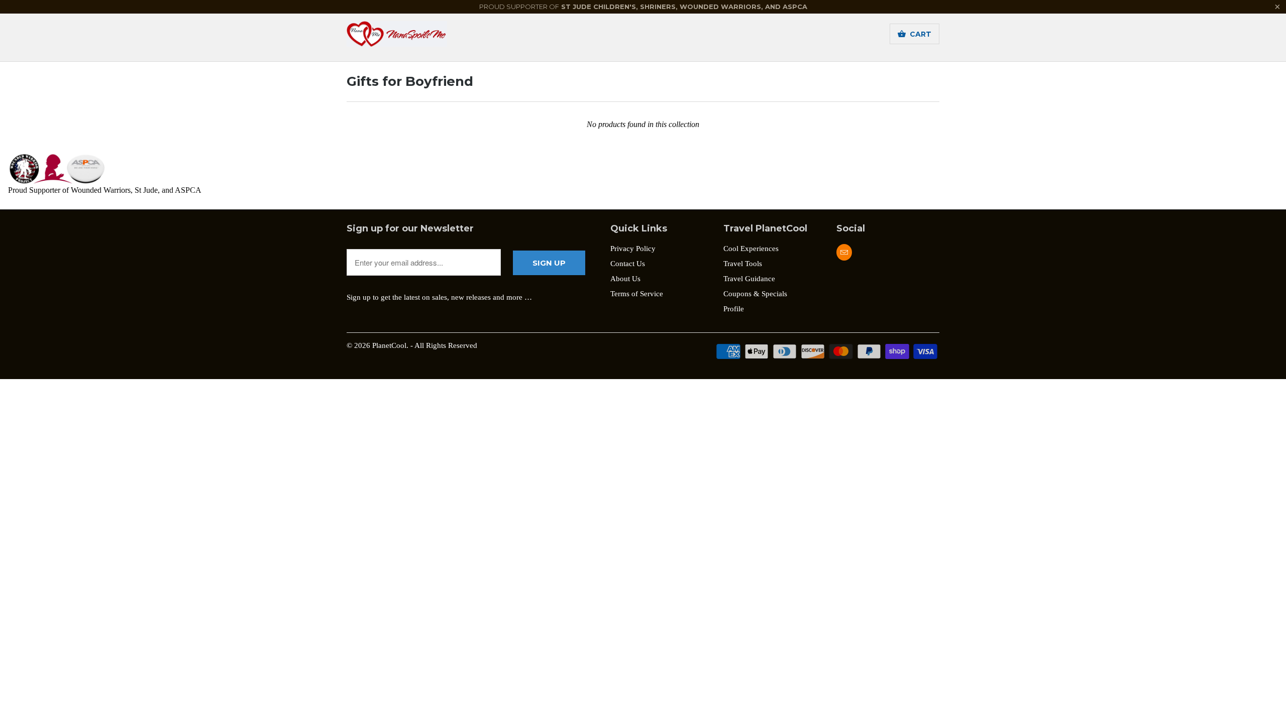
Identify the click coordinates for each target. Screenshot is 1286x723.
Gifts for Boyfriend (410, 81)
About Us (625, 279)
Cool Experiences (751, 249)
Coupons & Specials (755, 294)
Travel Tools (742, 264)
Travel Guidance (749, 279)
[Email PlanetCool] (844, 252)
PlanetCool (389, 345)
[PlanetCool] (417, 37)
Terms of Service (636, 294)
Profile (733, 309)
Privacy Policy (633, 249)
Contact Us (627, 264)
